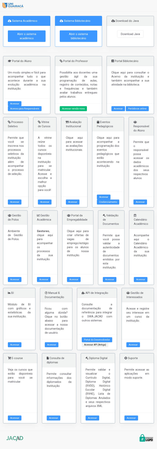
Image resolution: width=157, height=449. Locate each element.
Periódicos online (137, 108)
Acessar (14, 103)
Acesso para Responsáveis (24, 108)
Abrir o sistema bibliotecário (78, 36)
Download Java (130, 34)
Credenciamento (108, 202)
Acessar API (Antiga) (95, 344)
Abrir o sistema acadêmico (26, 36)
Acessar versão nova (73, 108)
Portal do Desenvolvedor (97, 339)
